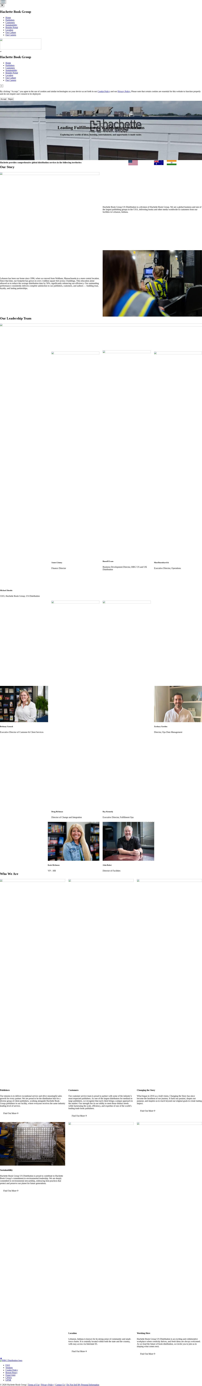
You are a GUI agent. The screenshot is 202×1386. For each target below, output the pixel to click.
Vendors (9, 1367)
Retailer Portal (11, 27)
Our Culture (10, 32)
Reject (10, 99)
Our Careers (10, 35)
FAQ (7, 1365)
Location (9, 30)
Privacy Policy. (124, 91)
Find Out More (9, 1113)
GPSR (8, 1380)
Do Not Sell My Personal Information (83, 1385)
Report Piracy (11, 1372)
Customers (10, 22)
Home (8, 17)
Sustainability (11, 25)
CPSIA (8, 1377)
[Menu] (3, 2)
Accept (3, 99)
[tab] (101, 85)
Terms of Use (34, 1385)
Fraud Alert (10, 1375)
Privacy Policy (47, 1385)
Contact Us (60, 1385)
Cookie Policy (104, 91)
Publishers (9, 20)
